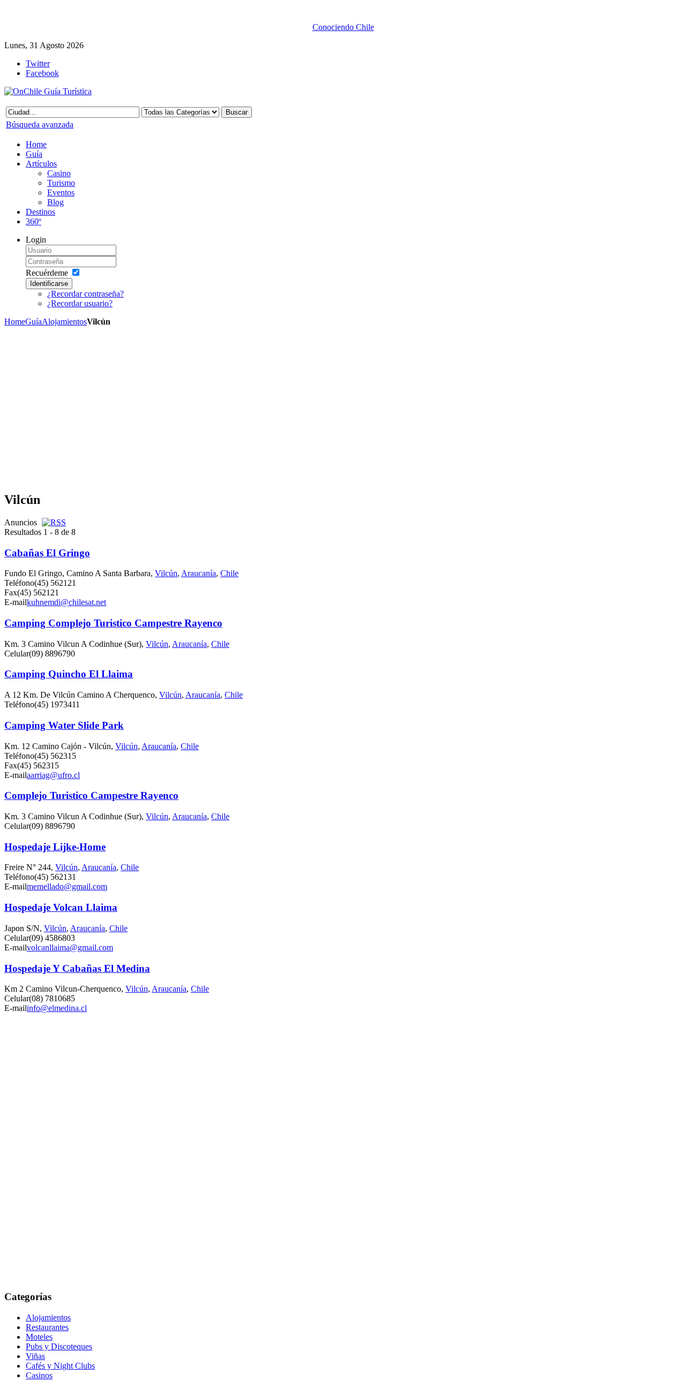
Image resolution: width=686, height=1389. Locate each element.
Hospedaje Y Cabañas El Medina (77, 968)
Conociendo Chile (343, 27)
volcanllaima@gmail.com (70, 947)
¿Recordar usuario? (80, 303)
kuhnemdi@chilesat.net (66, 602)
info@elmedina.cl (57, 1008)
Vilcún (166, 573)
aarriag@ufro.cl (53, 775)
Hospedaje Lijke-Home (55, 846)
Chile (229, 573)
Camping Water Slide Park (64, 725)
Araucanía (198, 573)
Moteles (39, 1336)
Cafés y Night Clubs (60, 1365)
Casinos (39, 1375)
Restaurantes (47, 1327)
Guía (33, 321)
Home (14, 321)
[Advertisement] (208, 407)
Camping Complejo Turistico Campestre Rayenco (113, 623)
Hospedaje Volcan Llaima (60, 907)
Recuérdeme (47, 272)
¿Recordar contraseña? (85, 293)
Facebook (42, 73)
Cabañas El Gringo (47, 552)
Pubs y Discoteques (59, 1346)
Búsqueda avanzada (39, 124)
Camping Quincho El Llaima (68, 674)
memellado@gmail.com (67, 886)
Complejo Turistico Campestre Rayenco (91, 795)
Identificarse (49, 284)
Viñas (35, 1356)
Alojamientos (64, 321)
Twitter (38, 63)
